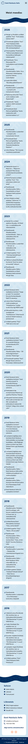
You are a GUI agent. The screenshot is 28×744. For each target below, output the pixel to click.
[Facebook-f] (12, 732)
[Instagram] (16, 732)
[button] (26, 3)
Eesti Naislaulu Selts (12, 3)
